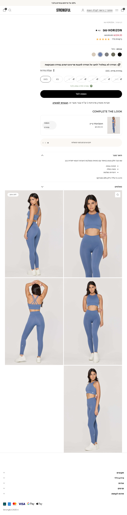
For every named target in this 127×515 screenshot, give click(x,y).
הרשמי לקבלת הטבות (95, 10)
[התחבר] (82, 10)
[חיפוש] (10, 10)
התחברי (109, 10)
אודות (121, 483)
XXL (117, 79)
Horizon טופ (110, 30)
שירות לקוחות (118, 493)
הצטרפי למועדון (60, 102)
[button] (48, 142)
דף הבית (119, 22)
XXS (46, 79)
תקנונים (120, 472)
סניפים (121, 488)
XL (105, 79)
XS (57, 79)
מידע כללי (119, 478)
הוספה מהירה (46, 125)
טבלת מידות (46, 70)
